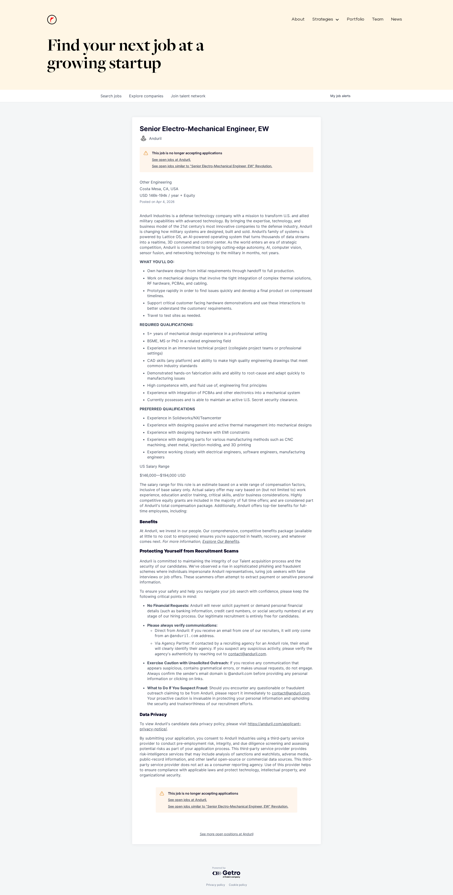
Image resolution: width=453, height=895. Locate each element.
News (396, 19)
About (298, 19)
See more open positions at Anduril (226, 834)
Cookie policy (238, 884)
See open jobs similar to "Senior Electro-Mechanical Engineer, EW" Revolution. (212, 166)
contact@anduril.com (247, 653)
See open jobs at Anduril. (171, 160)
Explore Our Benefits (220, 541)
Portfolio (355, 19)
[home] (52, 19)
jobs (111, 96)
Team (377, 19)
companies (146, 96)
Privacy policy (215, 884)
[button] (323, 19)
